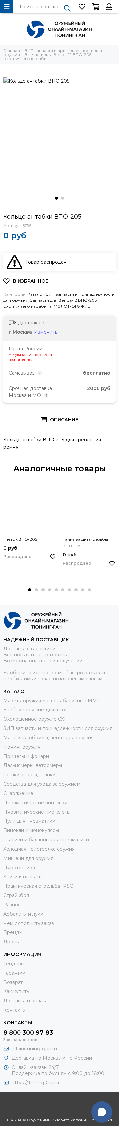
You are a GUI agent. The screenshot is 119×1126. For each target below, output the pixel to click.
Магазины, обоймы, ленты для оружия (48, 738)
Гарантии (14, 973)
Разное (12, 905)
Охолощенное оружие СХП (35, 719)
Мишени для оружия (28, 858)
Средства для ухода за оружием (41, 784)
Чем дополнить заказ (28, 923)
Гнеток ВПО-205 (20, 539)
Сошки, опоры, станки (29, 775)
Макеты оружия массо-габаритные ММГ (51, 701)
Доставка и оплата (25, 1001)
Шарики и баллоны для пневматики (46, 840)
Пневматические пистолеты (36, 812)
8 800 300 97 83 (28, 1032)
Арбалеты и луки (23, 914)
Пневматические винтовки (35, 803)
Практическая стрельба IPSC (38, 886)
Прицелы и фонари (26, 756)
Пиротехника (19, 868)
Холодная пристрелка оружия (39, 849)
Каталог (36, 294)
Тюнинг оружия (21, 747)
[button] (56, 198)
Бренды (12, 932)
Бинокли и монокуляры (31, 830)
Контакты (14, 1010)
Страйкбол (16, 895)
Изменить (45, 332)
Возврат (13, 982)
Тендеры (13, 964)
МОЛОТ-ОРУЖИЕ (72, 306)
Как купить (16, 991)
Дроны (11, 942)
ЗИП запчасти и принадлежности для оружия (57, 728)
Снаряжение (18, 793)
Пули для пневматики (29, 821)
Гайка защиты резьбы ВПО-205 (85, 542)
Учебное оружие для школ (35, 710)
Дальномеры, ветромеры (32, 765)
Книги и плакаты (22, 877)
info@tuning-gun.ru (34, 1049)
